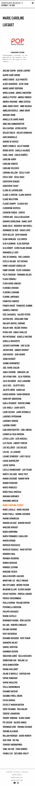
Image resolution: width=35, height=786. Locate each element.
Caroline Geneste (10, 164)
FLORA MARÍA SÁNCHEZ (12, 283)
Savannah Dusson (10, 651)
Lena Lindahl (26, 430)
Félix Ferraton (9, 274)
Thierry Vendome (10, 718)
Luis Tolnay (27, 470)
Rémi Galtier (25, 620)
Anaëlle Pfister (9, 97)
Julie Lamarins (23, 381)
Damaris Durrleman (11, 221)
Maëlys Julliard (10, 474)
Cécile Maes (19, 177)
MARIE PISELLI (8, 514)
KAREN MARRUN (9, 394)
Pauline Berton (22, 603)
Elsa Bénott (8, 248)
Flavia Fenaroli (9, 279)
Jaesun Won (8, 350)
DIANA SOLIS (8, 226)
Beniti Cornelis (9, 146)
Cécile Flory (24, 172)
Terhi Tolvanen (9, 709)
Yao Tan (15, 740)
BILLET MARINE (23, 146)
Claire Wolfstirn (10, 199)
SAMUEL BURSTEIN (10, 647)
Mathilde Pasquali (11, 549)
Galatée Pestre (23, 314)
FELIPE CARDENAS (23, 270)
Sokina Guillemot (10, 669)
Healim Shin (8, 328)
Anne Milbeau (26, 106)
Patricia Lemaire (25, 594)
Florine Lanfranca (11, 297)
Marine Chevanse (22, 514)
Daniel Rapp (27, 221)
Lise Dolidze (21, 447)
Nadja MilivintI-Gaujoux (13, 576)
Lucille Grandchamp (12, 470)
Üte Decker (7, 722)
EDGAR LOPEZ (25, 230)
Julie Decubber (9, 381)
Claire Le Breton (10, 195)
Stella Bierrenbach (11, 687)
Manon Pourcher (10, 483)
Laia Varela (8, 407)
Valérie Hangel (20, 722)
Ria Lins (6, 625)
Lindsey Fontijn (20, 443)
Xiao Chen (7, 740)
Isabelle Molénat (24, 337)
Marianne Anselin (10, 501)
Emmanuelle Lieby (11, 252)
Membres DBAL (9, 554)
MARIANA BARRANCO (11, 496)
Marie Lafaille (9, 509)
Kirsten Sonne (24, 403)
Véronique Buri (9, 727)
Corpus (22, 212)
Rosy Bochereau (10, 634)
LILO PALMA (7, 443)
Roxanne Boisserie (11, 638)
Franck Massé (9, 305)
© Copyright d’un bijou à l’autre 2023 (17, 772)
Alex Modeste (22, 79)
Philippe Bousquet (11, 611)
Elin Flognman (9, 243)
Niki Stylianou (9, 585)
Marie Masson (23, 509)
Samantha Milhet (10, 642)
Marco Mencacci (10, 487)
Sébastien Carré (10, 656)
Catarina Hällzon (10, 172)
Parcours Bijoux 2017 (17, 777)
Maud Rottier (26, 549)
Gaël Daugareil (9, 314)
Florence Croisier (11, 288)
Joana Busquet (9, 359)
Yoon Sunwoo (21, 749)
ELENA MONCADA (9, 239)
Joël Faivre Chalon (11, 368)
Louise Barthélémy (11, 461)
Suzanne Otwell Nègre (12, 696)
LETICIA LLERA (8, 439)
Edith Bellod (8, 235)
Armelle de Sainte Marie (13, 119)
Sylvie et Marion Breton (13, 705)
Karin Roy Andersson (12, 399)
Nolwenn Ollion (10, 589)
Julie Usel (7, 385)
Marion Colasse (10, 523)
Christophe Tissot (10, 186)
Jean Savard (20, 354)
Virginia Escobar (24, 727)
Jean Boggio (8, 354)
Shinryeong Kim (9, 660)
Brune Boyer (8, 150)
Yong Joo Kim (8, 749)
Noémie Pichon (22, 585)
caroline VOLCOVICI (11, 168)
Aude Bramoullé (10, 137)
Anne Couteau (24, 102)
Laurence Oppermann (12, 416)
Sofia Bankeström (11, 665)
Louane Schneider (10, 456)
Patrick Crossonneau (12, 598)
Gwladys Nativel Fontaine (14, 323)
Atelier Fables (9, 133)
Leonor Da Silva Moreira (13, 434)
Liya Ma (6, 452)
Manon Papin (23, 478)
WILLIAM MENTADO (10, 736)
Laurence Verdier (10, 421)
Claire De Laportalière (13, 190)
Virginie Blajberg (10, 731)
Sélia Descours (25, 656)
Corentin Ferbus (10, 212)
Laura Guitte (19, 407)
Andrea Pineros (24, 97)
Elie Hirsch (22, 239)
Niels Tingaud (22, 580)
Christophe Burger (11, 181)
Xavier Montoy (25, 736)
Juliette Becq (19, 385)
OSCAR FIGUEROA (9, 594)
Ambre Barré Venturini (13, 88)
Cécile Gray (8, 177)
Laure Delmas (9, 412)
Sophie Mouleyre (10, 682)
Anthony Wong (9, 115)
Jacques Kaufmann (11, 345)
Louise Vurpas (9, 465)
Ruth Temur (25, 638)
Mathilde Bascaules (11, 545)
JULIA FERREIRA (24, 376)
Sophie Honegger (10, 678)
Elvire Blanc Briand (23, 248)
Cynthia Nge (8, 217)
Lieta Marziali (21, 439)
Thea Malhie (22, 709)
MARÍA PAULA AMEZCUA (12, 492)
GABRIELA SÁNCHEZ (10, 310)
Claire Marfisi (25, 195)
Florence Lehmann (11, 292)
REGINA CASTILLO (9, 616)
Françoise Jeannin (24, 305)
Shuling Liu (23, 660)
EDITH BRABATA (21, 235)
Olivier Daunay (24, 589)
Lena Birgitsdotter (11, 430)
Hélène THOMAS (20, 328)
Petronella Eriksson (12, 607)
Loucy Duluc (25, 456)
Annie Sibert (24, 110)
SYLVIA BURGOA (9, 700)
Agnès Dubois (8, 79)
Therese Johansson (11, 713)
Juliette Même (9, 390)
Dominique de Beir (10, 230)
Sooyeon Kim (24, 674)
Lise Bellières (9, 447)
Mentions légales (17, 774)
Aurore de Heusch (10, 141)
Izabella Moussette (11, 341)
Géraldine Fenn (21, 319)
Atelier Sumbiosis (24, 133)
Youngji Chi (8, 753)
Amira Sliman (8, 93)
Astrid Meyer (21, 128)
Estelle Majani (9, 261)
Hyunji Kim (7, 332)
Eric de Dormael (10, 257)
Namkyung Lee (9, 580)
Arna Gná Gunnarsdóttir (13, 124)
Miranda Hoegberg (11, 558)
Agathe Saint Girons (11, 75)
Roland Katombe (10, 629)
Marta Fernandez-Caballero (15, 536)
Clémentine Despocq (11, 208)
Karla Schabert (9, 403)
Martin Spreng (9, 540)
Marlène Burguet (10, 527)
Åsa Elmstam (8, 128)
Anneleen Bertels (10, 110)
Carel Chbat (8, 155)
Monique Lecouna (10, 567)
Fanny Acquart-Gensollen (14, 266)
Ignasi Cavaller (20, 332)
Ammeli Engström (23, 93)
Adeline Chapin (9, 70)
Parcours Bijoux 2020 (17, 780)
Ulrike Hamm (24, 718)
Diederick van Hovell (23, 226)
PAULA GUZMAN (9, 603)
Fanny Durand (9, 270)
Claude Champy (9, 204)
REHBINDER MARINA (10, 620)
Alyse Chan (23, 84)
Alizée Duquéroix (10, 84)
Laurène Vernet (9, 425)
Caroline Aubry (9, 159)
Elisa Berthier (23, 243)
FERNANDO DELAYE (24, 274)
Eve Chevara (22, 261)
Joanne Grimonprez (11, 363)
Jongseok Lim (23, 372)
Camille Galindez (22, 150)
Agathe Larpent (23, 70)
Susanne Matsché (10, 691)
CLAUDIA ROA (22, 204)
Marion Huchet (24, 523)
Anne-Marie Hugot (11, 106)
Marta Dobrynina (10, 532)
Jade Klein (24, 345)
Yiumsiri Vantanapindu (12, 744)
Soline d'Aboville (10, 674)
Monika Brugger (10, 563)
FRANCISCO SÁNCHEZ (11, 301)
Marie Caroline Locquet (13, 505)
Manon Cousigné (10, 478)
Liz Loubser (15, 452)
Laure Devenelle (23, 412)
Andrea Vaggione (10, 102)
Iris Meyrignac (9, 337)
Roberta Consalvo (18, 625)
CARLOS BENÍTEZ (21, 155)
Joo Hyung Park (9, 376)
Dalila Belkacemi (21, 217)
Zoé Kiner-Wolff (21, 753)
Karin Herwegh (23, 394)
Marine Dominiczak (11, 518)
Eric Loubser (24, 257)
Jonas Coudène (9, 372)
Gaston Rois (8, 319)
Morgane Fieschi (10, 572)
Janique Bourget (21, 350)
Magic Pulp (23, 474)
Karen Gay (20, 390)
